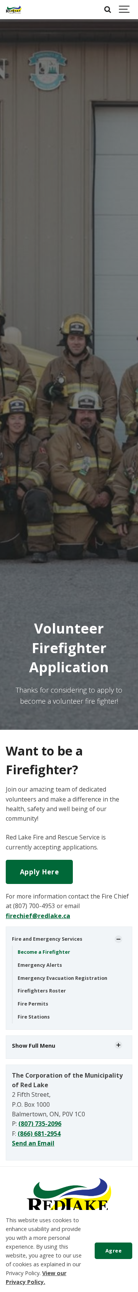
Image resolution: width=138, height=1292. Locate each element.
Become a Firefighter (44, 952)
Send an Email (33, 1143)
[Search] (107, 9)
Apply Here (39, 871)
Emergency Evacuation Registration (62, 978)
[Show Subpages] (118, 939)
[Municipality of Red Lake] (13, 9)
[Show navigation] (124, 9)
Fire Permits (33, 1004)
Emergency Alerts (40, 965)
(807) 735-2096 (39, 1123)
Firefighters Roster (42, 991)
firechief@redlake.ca (38, 916)
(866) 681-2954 (39, 1133)
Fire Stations (34, 1017)
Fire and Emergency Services (47, 939)
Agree (113, 1250)
